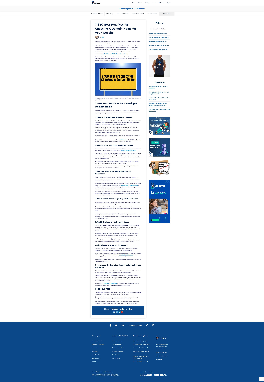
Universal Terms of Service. (112, 374)
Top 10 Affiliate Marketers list (158, 41)
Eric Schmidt (123, 139)
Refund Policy (117, 375)
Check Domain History (118, 351)
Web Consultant (96, 358)
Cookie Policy (111, 375)
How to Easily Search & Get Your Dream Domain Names (114, 54)
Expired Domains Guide (138, 13)
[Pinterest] (122, 312)
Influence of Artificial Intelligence (159, 45)
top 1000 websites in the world (126, 255)
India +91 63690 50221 (162, 356)
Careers (94, 361)
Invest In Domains (152, 13)
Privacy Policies (104, 375)
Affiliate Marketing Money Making (159, 37)
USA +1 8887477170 (161, 349)
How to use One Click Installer (141, 348)
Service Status (159, 359)
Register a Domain (117, 341)
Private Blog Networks (97, 13)
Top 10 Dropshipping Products (158, 33)
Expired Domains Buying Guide (141, 341)
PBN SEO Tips (110, 13)
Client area (94, 351)
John (103, 37)
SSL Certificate (116, 358)
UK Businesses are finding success (129, 185)
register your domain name (110, 283)
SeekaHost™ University (98, 344)
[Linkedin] (119, 312)
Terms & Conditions (96, 375)
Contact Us (95, 348)
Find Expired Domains (122, 13)
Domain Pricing (116, 354)
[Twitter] (117, 312)
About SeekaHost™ (97, 341)
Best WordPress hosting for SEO (158, 49)
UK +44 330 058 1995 (161, 352)
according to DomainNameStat (128, 150)
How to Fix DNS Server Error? (140, 361)
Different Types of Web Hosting (141, 344)
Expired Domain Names (118, 348)
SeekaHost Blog (96, 354)
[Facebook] (114, 312)
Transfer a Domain (117, 344)
